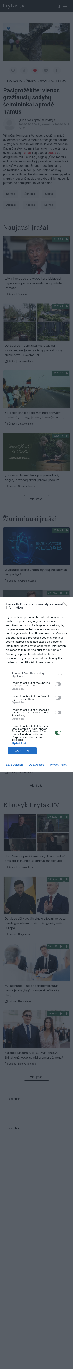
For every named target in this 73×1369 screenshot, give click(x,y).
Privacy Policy (58, 764)
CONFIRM (22, 750)
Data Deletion (14, 764)
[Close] (65, 604)
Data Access (36, 764)
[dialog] (36, 684)
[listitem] (36, 674)
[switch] (58, 684)
